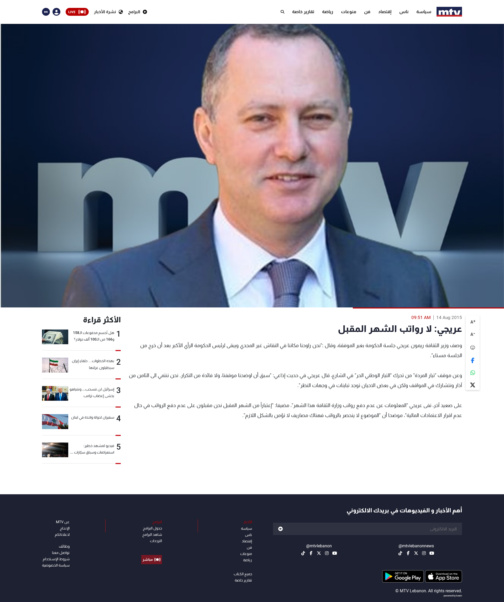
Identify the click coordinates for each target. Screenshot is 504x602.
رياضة (327, 11)
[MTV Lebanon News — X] (416, 553)
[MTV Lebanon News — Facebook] (408, 553)
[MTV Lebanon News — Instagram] (424, 553)
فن (367, 11)
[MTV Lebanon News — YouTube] (432, 553)
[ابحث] (282, 11)
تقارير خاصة (303, 11)
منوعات (348, 11)
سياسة (423, 11)
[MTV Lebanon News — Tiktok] (400, 553)
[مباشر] (151, 547)
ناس (403, 11)
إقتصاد (384, 11)
